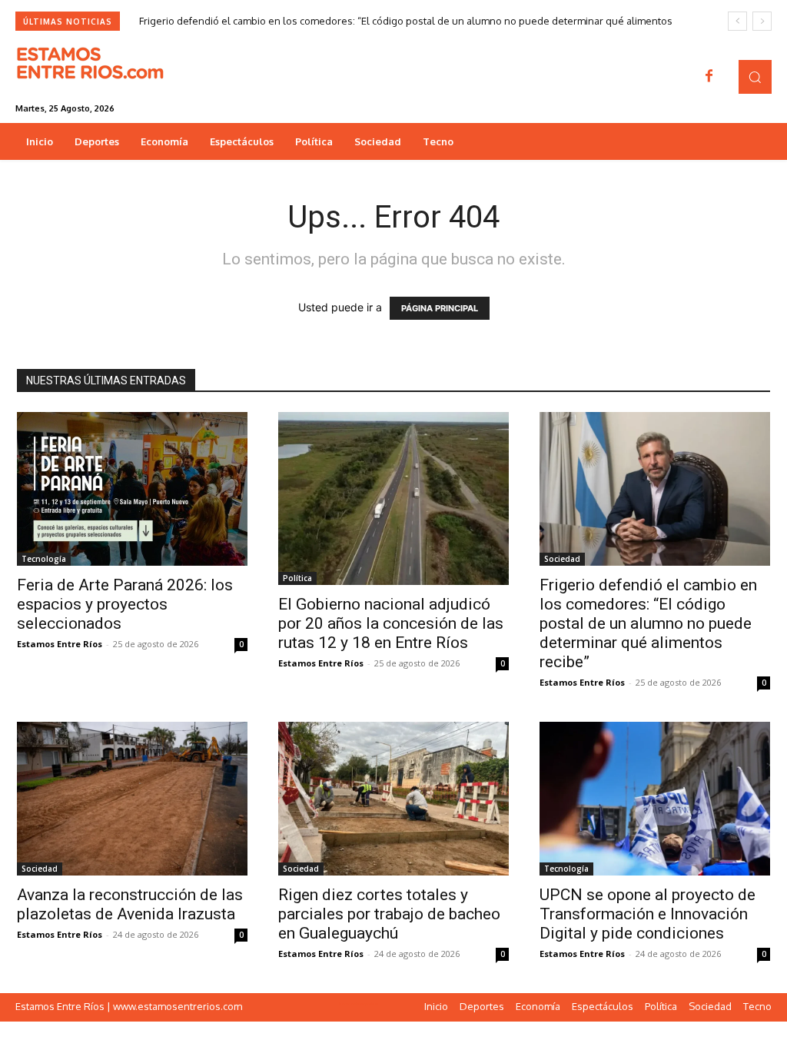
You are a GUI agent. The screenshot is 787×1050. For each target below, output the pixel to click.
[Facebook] (709, 77)
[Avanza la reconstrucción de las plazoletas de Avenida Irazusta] (132, 799)
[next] (762, 21)
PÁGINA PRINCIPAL (439, 308)
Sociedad (562, 558)
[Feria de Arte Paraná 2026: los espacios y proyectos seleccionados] (132, 489)
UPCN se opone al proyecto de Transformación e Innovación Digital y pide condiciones (647, 914)
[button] (755, 76)
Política (297, 578)
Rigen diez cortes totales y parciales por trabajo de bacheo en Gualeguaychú (389, 914)
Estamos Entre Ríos (59, 644)
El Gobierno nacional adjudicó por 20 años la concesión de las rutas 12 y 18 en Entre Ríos (390, 623)
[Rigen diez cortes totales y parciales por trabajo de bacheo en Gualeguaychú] (393, 799)
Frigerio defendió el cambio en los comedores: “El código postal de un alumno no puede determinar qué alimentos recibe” (648, 623)
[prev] (737, 21)
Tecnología (44, 558)
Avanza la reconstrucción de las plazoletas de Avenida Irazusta (130, 904)
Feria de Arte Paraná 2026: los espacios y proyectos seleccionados (125, 604)
